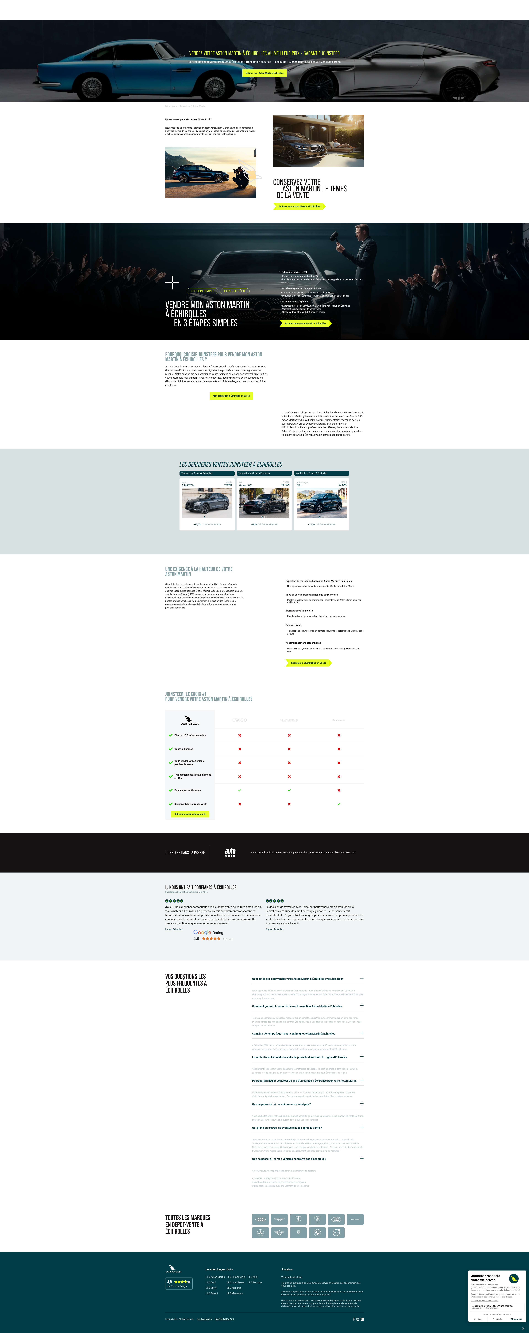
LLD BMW (211, 1288)
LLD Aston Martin (215, 1277)
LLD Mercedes (235, 1293)
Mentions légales (204, 1319)
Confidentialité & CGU (224, 1319)
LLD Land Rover (235, 1282)
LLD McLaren (234, 1288)
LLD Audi (211, 1282)
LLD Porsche (255, 1282)
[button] (520, 6)
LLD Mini (252, 1277)
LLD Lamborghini (236, 1277)
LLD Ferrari (212, 1293)
